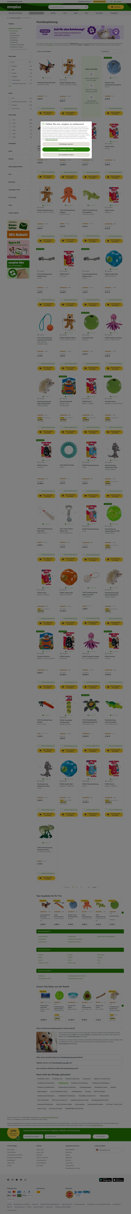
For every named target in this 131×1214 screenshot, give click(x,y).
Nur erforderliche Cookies (66, 155)
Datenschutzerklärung (51, 140)
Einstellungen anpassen (66, 144)
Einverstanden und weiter (66, 149)
